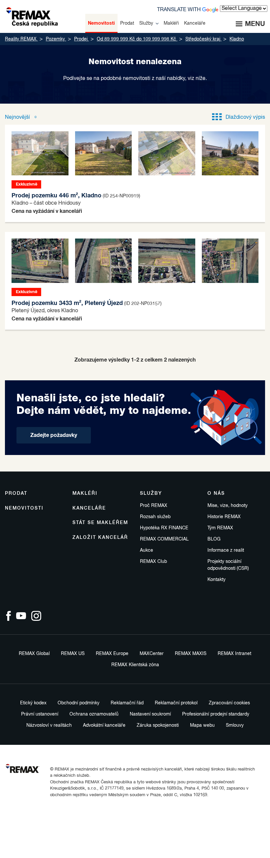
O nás (216, 493)
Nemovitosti (24, 508)
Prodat (16, 493)
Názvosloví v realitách (49, 725)
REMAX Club (153, 561)
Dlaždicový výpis (245, 117)
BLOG (214, 539)
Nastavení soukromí (150, 714)
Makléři (84, 493)
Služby (151, 493)
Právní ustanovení (39, 714)
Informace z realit (225, 550)
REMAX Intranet (234, 653)
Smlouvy (235, 725)
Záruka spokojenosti (158, 725)
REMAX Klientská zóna (135, 665)
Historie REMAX (224, 517)
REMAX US (73, 653)
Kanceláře (89, 508)
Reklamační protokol (176, 703)
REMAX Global (34, 653)
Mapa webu (202, 725)
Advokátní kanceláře (104, 725)
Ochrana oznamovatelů (94, 714)
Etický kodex (33, 703)
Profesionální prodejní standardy (215, 714)
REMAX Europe (112, 653)
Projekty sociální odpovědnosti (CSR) (228, 565)
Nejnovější (18, 117)
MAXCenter (152, 653)
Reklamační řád (127, 703)
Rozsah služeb (155, 517)
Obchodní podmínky (78, 703)
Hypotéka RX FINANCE (164, 528)
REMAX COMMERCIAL (164, 539)
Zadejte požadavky (53, 435)
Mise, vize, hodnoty (227, 505)
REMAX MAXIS (190, 653)
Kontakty (216, 579)
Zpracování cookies (229, 703)
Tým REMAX (220, 528)
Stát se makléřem (100, 522)
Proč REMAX (153, 505)
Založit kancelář (100, 537)
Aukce (146, 550)
